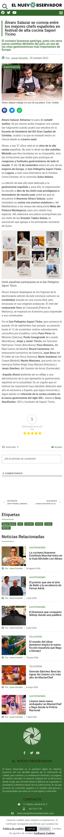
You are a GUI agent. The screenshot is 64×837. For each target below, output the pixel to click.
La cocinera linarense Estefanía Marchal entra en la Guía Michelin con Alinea (45, 555)
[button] (5, 5)
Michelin (6, 528)
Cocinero (29, 524)
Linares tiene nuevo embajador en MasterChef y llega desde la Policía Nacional (45, 706)
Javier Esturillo (19, 58)
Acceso (58, 447)
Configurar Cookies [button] (44, 833)
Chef (20, 524)
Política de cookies (13, 828)
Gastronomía (12, 67)
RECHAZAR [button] (44, 829)
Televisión (35, 636)
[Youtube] (14, 13)
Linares (48, 524)
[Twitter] (9, 13)
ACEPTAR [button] (31, 829)
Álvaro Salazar (8, 524)
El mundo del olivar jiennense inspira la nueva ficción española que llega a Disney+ (45, 646)
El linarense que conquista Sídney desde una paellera (45, 613)
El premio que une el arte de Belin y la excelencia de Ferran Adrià (45, 585)
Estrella (39, 524)
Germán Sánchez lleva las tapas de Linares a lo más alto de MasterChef (45, 674)
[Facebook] (3, 13)
